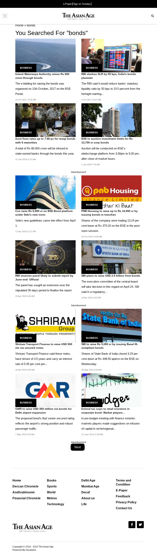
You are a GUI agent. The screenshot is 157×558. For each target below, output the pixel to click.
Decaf (85, 492)
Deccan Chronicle (25, 486)
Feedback (123, 496)
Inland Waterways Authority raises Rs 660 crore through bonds (42, 75)
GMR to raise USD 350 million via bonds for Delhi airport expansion (43, 410)
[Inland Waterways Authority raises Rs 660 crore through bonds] (45, 55)
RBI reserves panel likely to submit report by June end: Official (44, 277)
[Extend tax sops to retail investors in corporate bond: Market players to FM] (111, 390)
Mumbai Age (90, 486)
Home (16, 480)
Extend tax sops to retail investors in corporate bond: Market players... (105, 410)
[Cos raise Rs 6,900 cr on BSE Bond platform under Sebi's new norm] (45, 192)
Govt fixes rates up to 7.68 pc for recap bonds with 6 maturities (45, 140)
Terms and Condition (123, 482)
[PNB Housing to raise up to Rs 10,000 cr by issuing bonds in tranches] (111, 192)
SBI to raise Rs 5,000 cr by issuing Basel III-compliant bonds (109, 346)
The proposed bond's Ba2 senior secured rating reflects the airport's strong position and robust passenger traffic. (44, 423)
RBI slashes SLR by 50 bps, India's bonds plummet (108, 75)
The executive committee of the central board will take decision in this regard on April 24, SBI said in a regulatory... (110, 286)
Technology (55, 504)
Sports (52, 486)
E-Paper (122, 490)
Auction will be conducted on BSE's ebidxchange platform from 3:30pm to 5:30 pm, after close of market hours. (110, 153)
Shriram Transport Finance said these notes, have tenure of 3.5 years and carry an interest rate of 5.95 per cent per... (43, 359)
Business (26, 68)
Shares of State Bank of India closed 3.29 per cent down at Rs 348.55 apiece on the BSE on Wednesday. (110, 359)
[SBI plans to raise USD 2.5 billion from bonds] (111, 256)
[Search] (153, 16)
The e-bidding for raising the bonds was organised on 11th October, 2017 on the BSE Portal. (43, 88)
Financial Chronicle (26, 498)
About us (88, 498)
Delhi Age (88, 480)
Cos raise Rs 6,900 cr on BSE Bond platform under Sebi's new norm (44, 212)
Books (51, 480)
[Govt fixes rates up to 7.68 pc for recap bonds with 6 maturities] (45, 119)
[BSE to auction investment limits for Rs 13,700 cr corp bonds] (111, 119)
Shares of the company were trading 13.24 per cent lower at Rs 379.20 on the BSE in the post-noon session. (110, 225)
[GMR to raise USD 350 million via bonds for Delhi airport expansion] (45, 390)
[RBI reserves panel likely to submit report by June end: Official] (45, 256)
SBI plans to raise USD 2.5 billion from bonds (110, 275)
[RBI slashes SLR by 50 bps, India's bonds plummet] (111, 55)
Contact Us (124, 508)
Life (84, 504)
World (51, 492)
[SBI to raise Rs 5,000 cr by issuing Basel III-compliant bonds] (111, 325)
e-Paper (67, 3)
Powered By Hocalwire (24, 550)
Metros (52, 498)
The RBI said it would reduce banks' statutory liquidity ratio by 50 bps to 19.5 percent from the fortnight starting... (110, 88)
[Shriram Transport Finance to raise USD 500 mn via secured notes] (45, 325)
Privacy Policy (126, 502)
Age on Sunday (81, 3)
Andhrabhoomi (23, 492)
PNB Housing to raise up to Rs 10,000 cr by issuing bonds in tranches (109, 212)
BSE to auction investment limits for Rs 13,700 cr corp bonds (107, 140)
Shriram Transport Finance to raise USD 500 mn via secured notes (43, 346)
